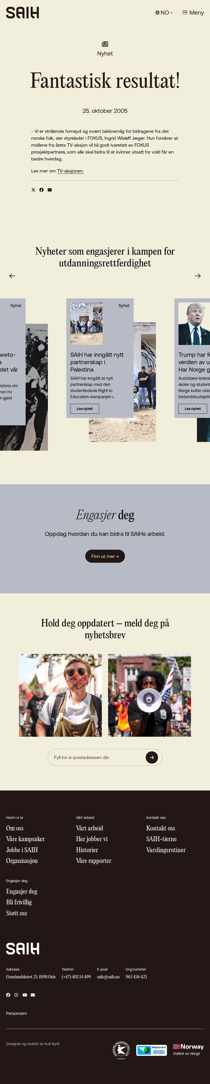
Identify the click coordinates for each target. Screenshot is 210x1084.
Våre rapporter (93, 861)
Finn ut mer (105, 556)
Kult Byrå (52, 1044)
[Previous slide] (12, 276)
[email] (50, 190)
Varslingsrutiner (166, 850)
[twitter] (33, 190)
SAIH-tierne (161, 839)
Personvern (16, 1013)
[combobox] (164, 12)
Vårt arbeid (89, 828)
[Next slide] (198, 276)
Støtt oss (16, 913)
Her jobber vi (92, 839)
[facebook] (41, 190)
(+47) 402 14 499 (76, 977)
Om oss (15, 828)
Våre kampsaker (25, 839)
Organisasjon (22, 861)
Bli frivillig (19, 902)
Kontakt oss (160, 828)
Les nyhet (85, 409)
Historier (87, 850)
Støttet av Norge (186, 1054)
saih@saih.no (108, 977)
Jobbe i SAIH (22, 850)
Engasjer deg (21, 891)
